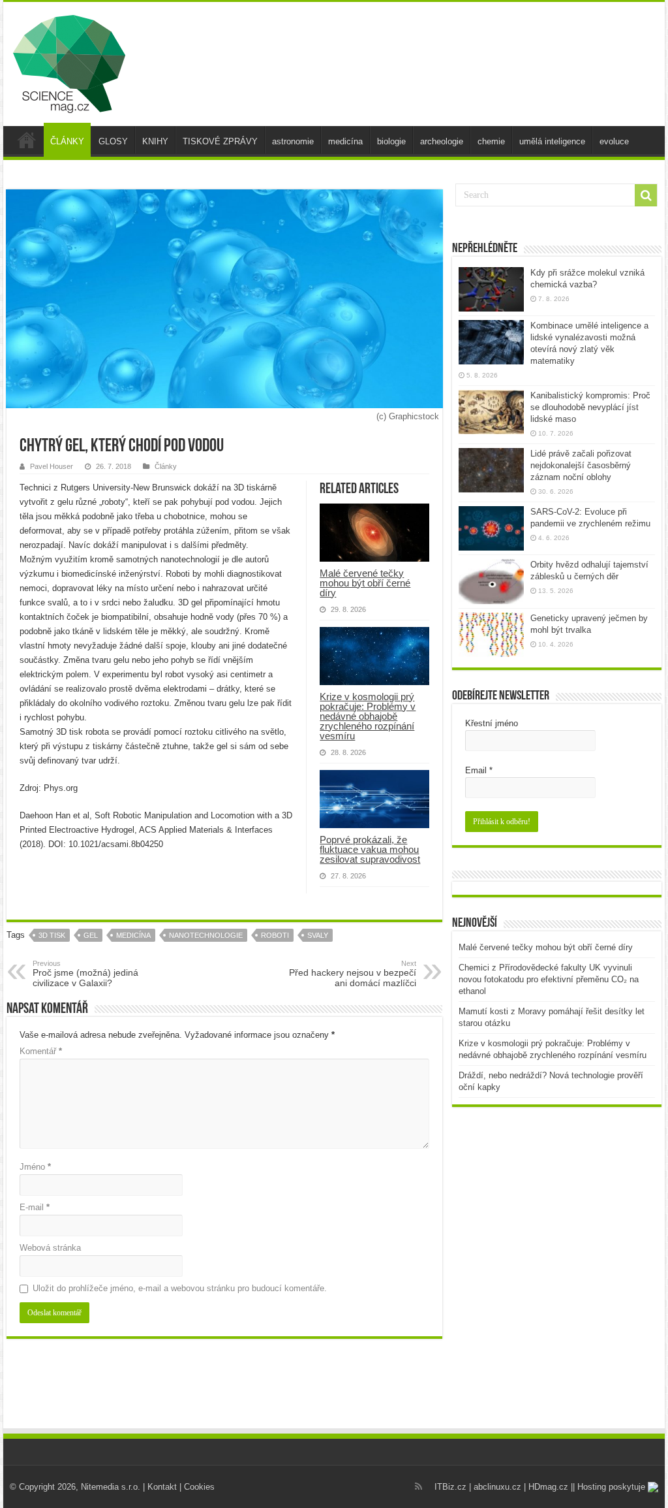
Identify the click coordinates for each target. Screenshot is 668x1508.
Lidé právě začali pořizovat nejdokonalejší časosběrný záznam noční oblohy (580, 465)
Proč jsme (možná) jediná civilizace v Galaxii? (85, 973)
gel (91, 935)
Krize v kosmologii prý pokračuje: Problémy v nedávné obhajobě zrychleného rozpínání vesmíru (368, 716)
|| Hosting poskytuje (609, 1487)
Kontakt (162, 1487)
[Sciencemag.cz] (69, 61)
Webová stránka (50, 1248)
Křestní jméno (491, 723)
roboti (275, 935)
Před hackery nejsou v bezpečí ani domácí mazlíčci (352, 973)
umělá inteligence (552, 141)
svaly (317, 935)
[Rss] (418, 1486)
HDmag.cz (548, 1487)
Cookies (199, 1487)
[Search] (646, 195)
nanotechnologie (206, 935)
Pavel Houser (51, 466)
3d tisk (51, 935)
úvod (27, 139)
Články (166, 466)
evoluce (614, 141)
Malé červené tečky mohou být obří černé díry (365, 583)
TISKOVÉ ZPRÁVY (220, 141)
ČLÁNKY (67, 141)
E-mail (35, 1207)
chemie (491, 141)
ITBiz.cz (450, 1487)
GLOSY (113, 141)
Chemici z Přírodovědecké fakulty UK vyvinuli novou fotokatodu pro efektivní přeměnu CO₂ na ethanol (549, 979)
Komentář (41, 1051)
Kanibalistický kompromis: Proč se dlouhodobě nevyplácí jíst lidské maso (590, 407)
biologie (391, 141)
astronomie (293, 141)
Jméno (35, 1167)
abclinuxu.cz (497, 1487)
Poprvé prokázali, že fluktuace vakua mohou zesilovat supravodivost (370, 849)
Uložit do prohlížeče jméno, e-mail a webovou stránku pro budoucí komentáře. (180, 1288)
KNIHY (155, 141)
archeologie (441, 141)
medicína (345, 141)
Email (479, 770)
